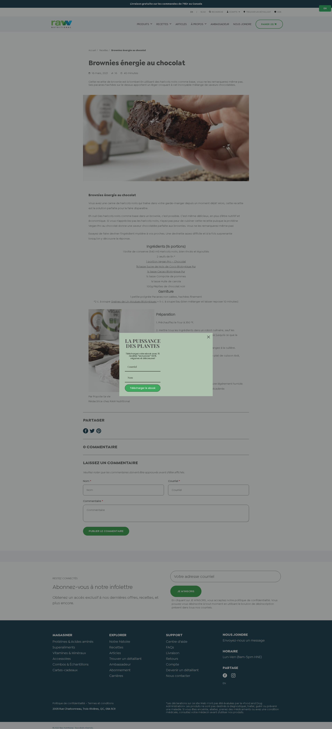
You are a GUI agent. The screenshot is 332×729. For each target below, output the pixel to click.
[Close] (208, 337)
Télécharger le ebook (142, 388)
